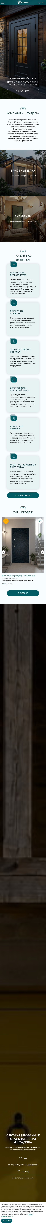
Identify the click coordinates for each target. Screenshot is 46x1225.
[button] (23, 495)
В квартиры (23, 216)
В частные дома (23, 170)
